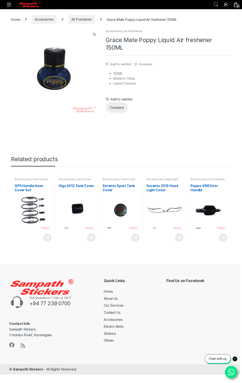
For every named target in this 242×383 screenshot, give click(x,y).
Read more (47, 238)
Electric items (114, 326)
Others (109, 340)
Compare (145, 64)
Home (15, 19)
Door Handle (216, 179)
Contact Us (112, 312)
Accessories (44, 19)
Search (216, 4)
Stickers (110, 333)
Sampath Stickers (28, 369)
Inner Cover (40, 179)
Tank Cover (84, 179)
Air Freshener (81, 19)
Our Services (114, 305)
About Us (111, 298)
